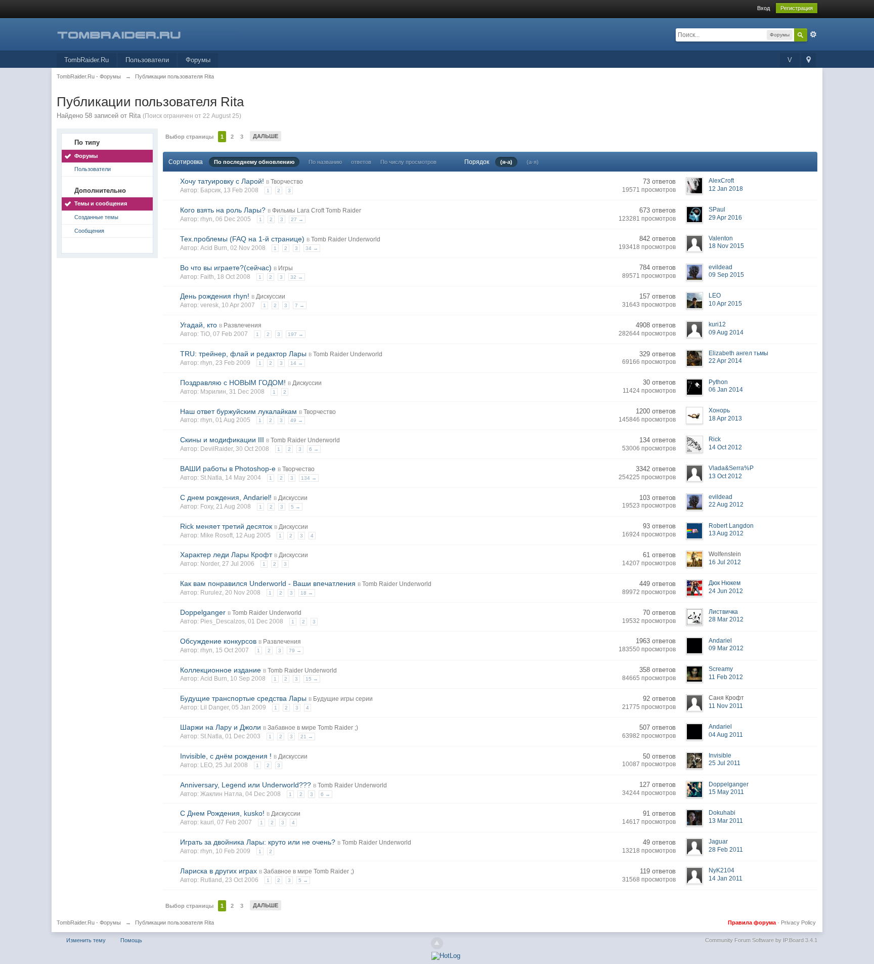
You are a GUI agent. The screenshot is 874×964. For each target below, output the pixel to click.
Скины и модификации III (222, 440)
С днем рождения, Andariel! (226, 497)
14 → (296, 363)
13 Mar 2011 (726, 820)
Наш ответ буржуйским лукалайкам (238, 411)
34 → (311, 248)
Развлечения (242, 325)
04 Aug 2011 (726, 734)
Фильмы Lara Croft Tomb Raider (316, 210)
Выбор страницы (189, 137)
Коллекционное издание (220, 670)
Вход (763, 8)
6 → (314, 449)
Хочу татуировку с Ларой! (222, 181)
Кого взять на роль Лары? (223, 210)
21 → (306, 736)
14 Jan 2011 (725, 878)
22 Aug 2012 (726, 504)
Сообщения (89, 231)
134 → (309, 478)
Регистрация (796, 8)
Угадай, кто (198, 325)
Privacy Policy (798, 922)
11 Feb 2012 (726, 677)
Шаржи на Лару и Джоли (220, 727)
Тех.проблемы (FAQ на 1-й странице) (242, 239)
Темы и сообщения (100, 203)
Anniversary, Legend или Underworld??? (245, 785)
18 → (306, 593)
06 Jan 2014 (726, 389)
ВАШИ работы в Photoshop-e (228, 469)
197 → (295, 334)
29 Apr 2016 (725, 217)
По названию (325, 162)
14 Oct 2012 (725, 447)
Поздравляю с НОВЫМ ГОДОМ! (233, 383)
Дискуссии (270, 296)
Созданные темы (96, 217)
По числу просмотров (408, 162)
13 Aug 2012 (726, 533)
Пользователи (147, 60)
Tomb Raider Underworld (345, 239)
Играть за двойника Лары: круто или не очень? (257, 842)
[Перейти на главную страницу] (147, 33)
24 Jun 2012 (726, 591)
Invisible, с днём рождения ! (226, 756)
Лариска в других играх (218, 871)
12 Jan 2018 (726, 188)
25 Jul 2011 (724, 763)
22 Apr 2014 (725, 360)
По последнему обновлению (254, 162)
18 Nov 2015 (726, 245)
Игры (285, 268)
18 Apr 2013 (725, 418)
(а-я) (533, 162)
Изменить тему (86, 940)
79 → (295, 650)
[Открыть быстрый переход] (808, 60)
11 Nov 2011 (726, 705)
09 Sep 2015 (726, 274)
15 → (311, 679)
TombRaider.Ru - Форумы (89, 922)
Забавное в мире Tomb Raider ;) (313, 727)
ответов (361, 162)
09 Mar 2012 (726, 648)
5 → (295, 507)
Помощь (131, 940)
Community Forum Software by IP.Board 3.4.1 (761, 940)
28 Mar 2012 (726, 619)
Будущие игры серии (343, 698)
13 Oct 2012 (725, 476)
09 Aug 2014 (726, 332)
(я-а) (506, 162)
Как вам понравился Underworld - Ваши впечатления (268, 583)
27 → (297, 219)
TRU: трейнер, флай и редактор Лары (243, 354)
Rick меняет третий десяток (226, 526)
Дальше (265, 136)
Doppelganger (203, 612)
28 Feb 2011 (726, 849)
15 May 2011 (726, 791)
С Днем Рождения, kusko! (222, 813)
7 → (299, 305)
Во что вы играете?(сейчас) (226, 268)
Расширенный (813, 34)
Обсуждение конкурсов (218, 641)
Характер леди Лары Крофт (226, 555)
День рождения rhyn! (214, 296)
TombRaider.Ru (86, 60)
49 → (296, 420)
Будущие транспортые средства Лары (243, 698)
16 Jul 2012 (725, 562)
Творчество (287, 181)
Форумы (198, 60)
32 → (296, 277)
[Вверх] (437, 943)
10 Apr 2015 (725, 303)
